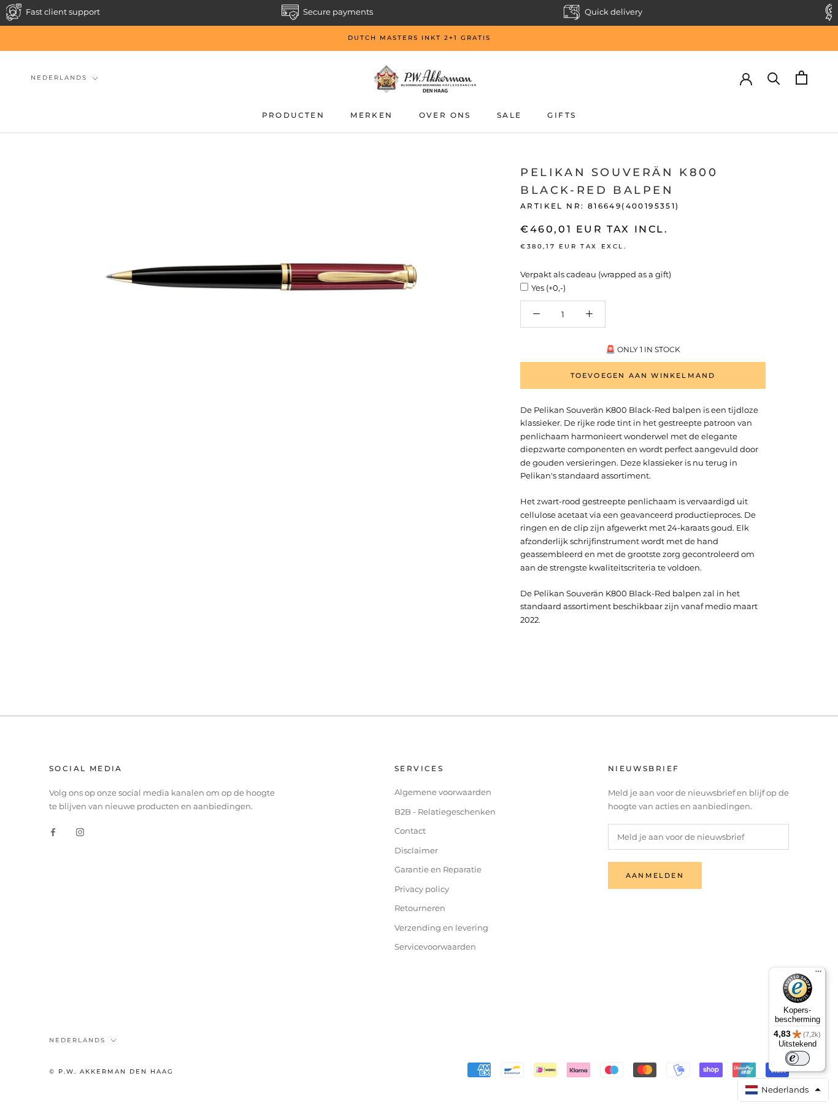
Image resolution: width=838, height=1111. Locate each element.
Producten (293, 115)
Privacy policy (421, 889)
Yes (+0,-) (548, 288)
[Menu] (818, 974)
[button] (783, 1089)
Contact (410, 831)
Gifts (561, 115)
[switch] (797, 1058)
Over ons (445, 115)
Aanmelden (655, 875)
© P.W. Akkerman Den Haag (111, 1071)
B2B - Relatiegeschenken (445, 812)
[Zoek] (773, 77)
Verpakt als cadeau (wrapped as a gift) (595, 274)
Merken (371, 115)
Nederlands (59, 78)
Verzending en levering (441, 927)
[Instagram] (80, 831)
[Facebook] (53, 831)
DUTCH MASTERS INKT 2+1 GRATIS (419, 38)
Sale (509, 115)
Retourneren (419, 908)
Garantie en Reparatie (438, 869)
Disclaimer (416, 850)
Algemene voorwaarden (442, 792)
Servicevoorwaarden (435, 946)
